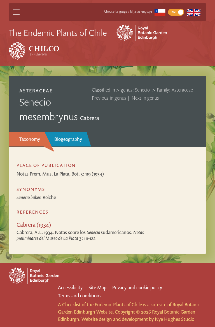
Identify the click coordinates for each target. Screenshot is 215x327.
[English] (193, 12)
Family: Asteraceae (175, 90)
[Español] (160, 12)
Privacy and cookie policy (137, 287)
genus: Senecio (136, 90)
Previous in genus (109, 98)
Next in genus (145, 98)
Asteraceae (36, 90)
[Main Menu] (16, 12)
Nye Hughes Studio (174, 319)
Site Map (97, 287)
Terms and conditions (79, 295)
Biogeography (68, 139)
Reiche (36, 197)
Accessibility (70, 287)
